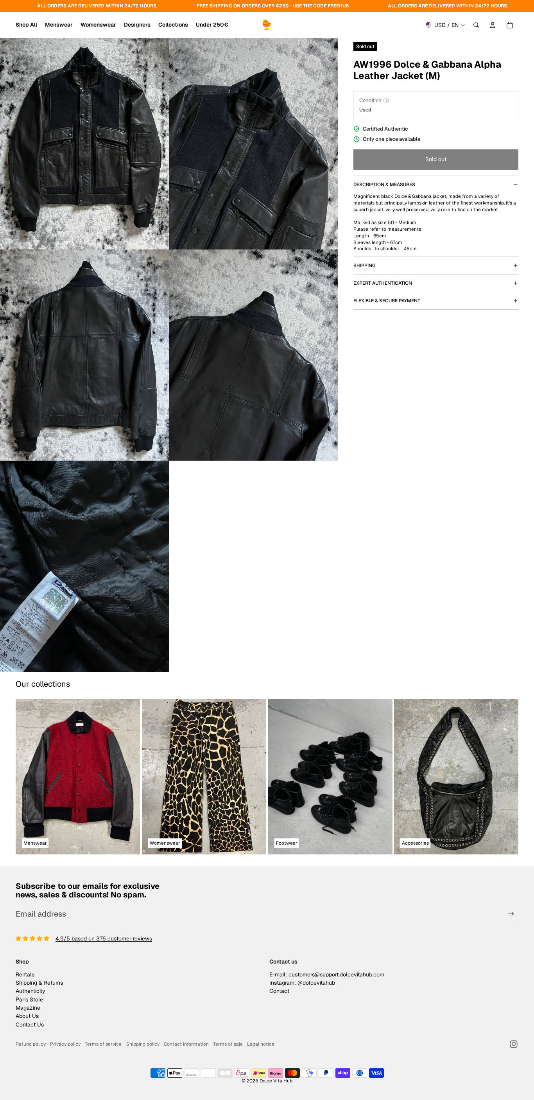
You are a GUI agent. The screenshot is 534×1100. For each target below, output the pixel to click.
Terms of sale (228, 1044)
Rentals (25, 974)
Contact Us (30, 1024)
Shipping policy (142, 1044)
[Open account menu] (492, 25)
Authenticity (30, 990)
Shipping (364, 265)
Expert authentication (382, 283)
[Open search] (476, 25)
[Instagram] (513, 1044)
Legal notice (260, 1044)
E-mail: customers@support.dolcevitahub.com (326, 974)
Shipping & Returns (39, 982)
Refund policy (31, 1044)
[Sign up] (511, 914)
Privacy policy (65, 1044)
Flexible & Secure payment (386, 301)
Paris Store (29, 999)
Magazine (28, 1007)
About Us (27, 1015)
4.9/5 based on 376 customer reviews (104, 938)
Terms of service (103, 1044)
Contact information (186, 1044)
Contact (279, 990)
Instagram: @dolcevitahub (302, 982)
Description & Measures (384, 184)
